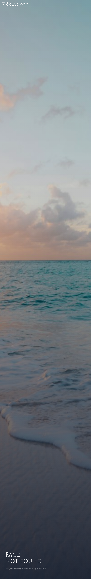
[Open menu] (86, 4)
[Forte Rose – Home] (15, 4)
